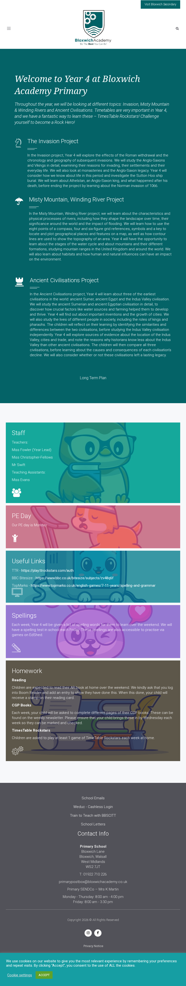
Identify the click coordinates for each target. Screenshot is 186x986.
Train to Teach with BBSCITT (93, 815)
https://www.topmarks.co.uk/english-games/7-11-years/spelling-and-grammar (93, 585)
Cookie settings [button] (19, 975)
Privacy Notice (93, 946)
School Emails (93, 798)
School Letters (93, 824)
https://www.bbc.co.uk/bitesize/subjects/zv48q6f (75, 578)
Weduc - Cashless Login (93, 807)
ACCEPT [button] (44, 975)
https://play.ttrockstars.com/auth (47, 570)
